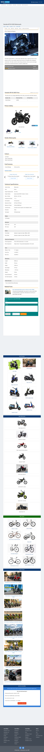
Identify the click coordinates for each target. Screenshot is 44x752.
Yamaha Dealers (8, 170)
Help (36, 732)
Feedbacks (37, 737)
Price (6, 28)
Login (41, 2)
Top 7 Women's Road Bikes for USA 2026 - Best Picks (13, 622)
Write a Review (35, 68)
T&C (36, 735)
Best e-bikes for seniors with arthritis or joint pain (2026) (13, 652)
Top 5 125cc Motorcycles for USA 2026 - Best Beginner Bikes (13, 638)
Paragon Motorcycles (13, 174)
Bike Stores (19, 5)
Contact (37, 734)
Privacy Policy (40, 735)
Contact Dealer (13, 178)
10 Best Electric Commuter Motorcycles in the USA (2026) (13, 596)
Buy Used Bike (9, 5)
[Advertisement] (22, 15)
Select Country (35, 2)
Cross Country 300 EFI (32, 147)
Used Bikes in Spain (28, 738)
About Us (37, 730)
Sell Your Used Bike (22, 686)
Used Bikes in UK (6, 732)
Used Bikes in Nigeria (28, 734)
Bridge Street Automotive (29, 174)
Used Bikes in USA (6, 730)
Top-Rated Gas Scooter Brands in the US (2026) (13, 582)
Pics (9, 28)
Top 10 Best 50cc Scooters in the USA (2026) (12, 609)
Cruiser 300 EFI (21, 147)
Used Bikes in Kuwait (28, 740)
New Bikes (14, 5)
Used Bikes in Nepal (17, 737)
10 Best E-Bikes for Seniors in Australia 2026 (12, 667)
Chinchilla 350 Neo (10, 146)
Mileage (16, 28)
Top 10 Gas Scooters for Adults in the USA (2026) (13, 681)
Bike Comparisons (25, 5)
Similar (12, 28)
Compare (34, 66)
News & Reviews (25, 28)
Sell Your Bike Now (22, 703)
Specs (20, 28)
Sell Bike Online (3, 5)
